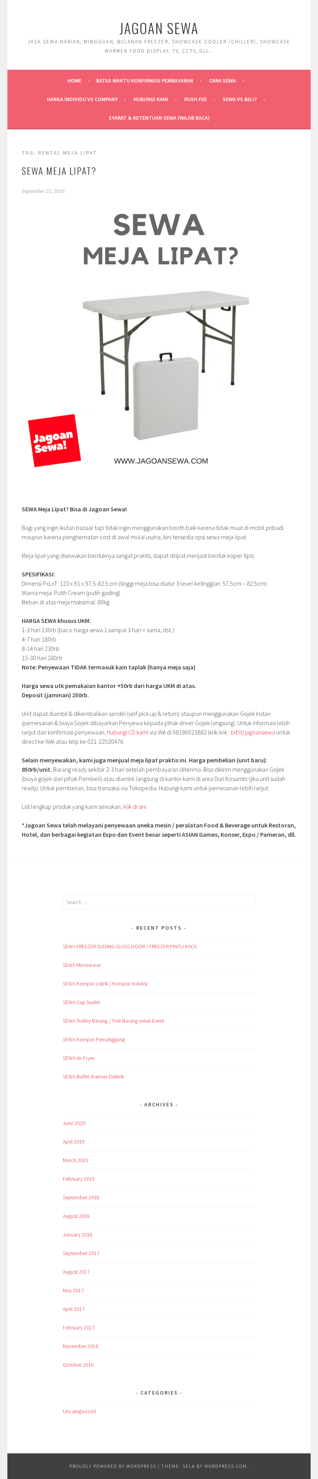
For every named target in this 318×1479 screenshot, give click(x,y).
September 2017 (81, 1253)
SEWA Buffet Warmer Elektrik (93, 1076)
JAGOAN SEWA (159, 27)
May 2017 (73, 1290)
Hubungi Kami (150, 99)
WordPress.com (225, 1466)
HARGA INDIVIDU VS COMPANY (82, 99)
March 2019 (75, 1160)
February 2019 (79, 1178)
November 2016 (80, 1346)
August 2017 (76, 1271)
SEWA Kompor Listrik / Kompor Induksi (105, 983)
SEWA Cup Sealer (81, 1002)
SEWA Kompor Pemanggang (94, 1039)
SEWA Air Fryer (78, 1057)
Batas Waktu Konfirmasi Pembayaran (144, 80)
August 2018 (76, 1215)
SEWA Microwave (81, 964)
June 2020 (74, 1123)
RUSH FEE (195, 99)
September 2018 (81, 1197)
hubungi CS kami (128, 732)
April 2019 (74, 1141)
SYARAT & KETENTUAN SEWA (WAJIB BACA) (159, 117)
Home (74, 80)
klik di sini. (135, 806)
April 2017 (74, 1308)
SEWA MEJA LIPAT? (59, 170)
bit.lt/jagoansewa (253, 732)
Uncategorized (79, 1411)
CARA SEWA (222, 80)
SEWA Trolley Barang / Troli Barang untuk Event (113, 1020)
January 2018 (77, 1234)
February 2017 (79, 1327)
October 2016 (78, 1364)
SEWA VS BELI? (240, 99)
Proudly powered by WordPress (112, 1466)
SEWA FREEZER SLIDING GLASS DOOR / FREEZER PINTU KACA (130, 946)
